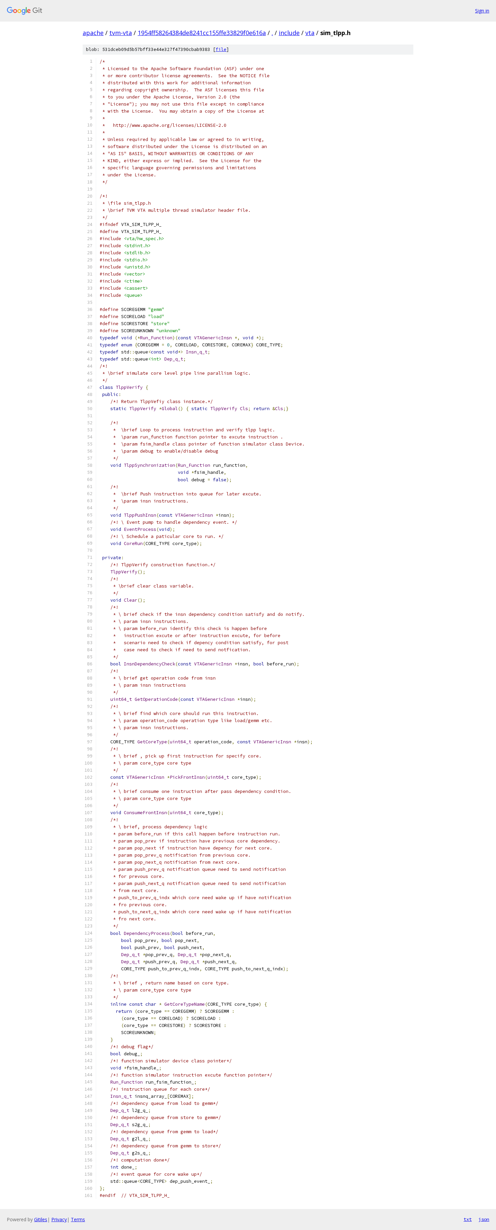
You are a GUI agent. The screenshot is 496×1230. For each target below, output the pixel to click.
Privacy (59, 1219)
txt (468, 1219)
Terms (78, 1219)
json (483, 1219)
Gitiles (40, 1219)
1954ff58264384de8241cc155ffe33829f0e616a (202, 33)
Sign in (482, 10)
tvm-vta (120, 33)
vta (309, 33)
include (289, 33)
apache (93, 33)
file (221, 49)
